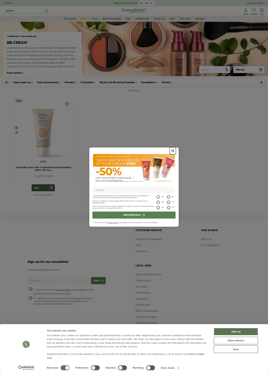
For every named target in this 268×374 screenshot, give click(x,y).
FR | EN (8, 3)
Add (36, 187)
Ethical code (143, 304)
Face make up (28, 36)
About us (206, 239)
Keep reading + (15, 73)
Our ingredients (210, 245)
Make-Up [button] (159, 18)
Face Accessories (47, 82)
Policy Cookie (196, 354)
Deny (236, 349)
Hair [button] (128, 18)
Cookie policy (143, 292)
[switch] (95, 367)
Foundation (148, 82)
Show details (168, 368)
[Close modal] (173, 150)
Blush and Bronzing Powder (117, 82)
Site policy (141, 286)
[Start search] (46, 11)
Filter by (240, 69)
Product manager (146, 316)
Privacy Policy (112, 222)
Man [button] (172, 18)
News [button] (83, 18)
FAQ (138, 245)
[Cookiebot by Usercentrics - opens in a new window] (26, 368)
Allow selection (236, 340)
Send (96, 280)
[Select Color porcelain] (16, 127)
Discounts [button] (69, 18)
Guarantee (142, 298)
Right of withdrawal (147, 310)
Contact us (142, 251)
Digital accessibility (146, 322)
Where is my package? (149, 239)
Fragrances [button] (142, 18)
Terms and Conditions (148, 274)
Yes (162, 196)
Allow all (236, 331)
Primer (166, 82)
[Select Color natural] (16, 132)
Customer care (255, 3)
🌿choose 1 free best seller (126, 3)
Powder (69, 82)
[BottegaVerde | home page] (134, 11)
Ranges (200, 18)
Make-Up (13, 36)
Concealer (87, 82)
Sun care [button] (185, 18)
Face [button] (95, 18)
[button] (7, 82)
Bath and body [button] (112, 18)
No (173, 196)
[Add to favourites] (67, 104)
